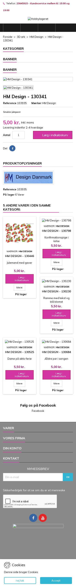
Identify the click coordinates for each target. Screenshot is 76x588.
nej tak (20, 580)
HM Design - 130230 (56, 291)
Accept (55, 580)
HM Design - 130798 (56, 231)
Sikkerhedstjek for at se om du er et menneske (34, 490)
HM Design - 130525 (19, 352)
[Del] (12, 148)
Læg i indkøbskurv (52, 135)
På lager (9, 194)
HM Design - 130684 (56, 352)
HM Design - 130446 (19, 256)
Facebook (38, 410)
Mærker (36, 103)
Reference (9, 103)
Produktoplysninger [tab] (22, 163)
